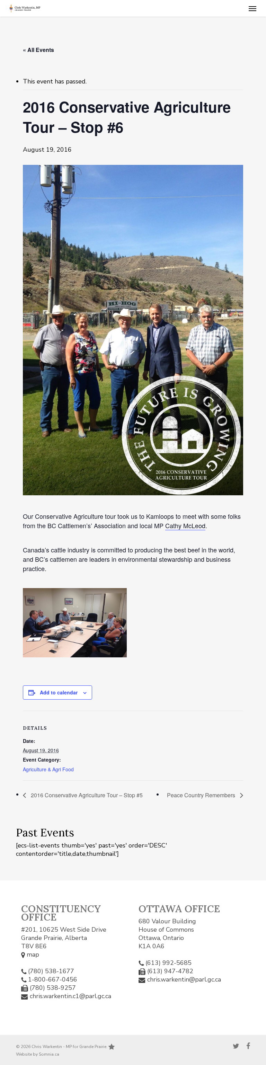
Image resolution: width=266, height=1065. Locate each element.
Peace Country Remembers (202, 795)
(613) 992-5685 (168, 963)
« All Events (38, 50)
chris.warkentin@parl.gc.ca (184, 979)
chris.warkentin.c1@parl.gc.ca (70, 996)
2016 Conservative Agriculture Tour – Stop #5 (86, 795)
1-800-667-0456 (52, 979)
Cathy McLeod (185, 525)
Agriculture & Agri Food (48, 769)
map (32, 954)
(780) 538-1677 (51, 971)
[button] (252, 8)
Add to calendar (59, 692)
